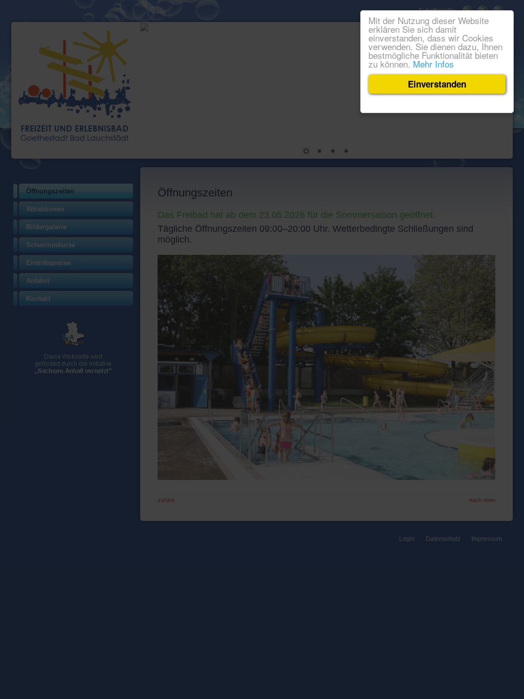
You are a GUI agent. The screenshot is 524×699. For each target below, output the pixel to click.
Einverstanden (437, 84)
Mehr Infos (433, 63)
